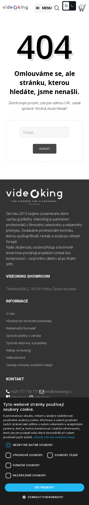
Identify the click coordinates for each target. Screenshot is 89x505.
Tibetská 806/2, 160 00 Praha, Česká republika (41, 288)
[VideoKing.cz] (15, 8)
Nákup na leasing (18, 350)
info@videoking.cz (58, 391)
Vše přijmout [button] (44, 487)
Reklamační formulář (21, 328)
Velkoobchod (15, 357)
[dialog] (44, 451)
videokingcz (19, 397)
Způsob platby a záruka (23, 335)
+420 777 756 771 (24, 391)
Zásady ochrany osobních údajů (29, 365)
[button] (44, 497)
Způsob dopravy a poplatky (26, 343)
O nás (10, 313)
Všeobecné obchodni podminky (29, 321)
